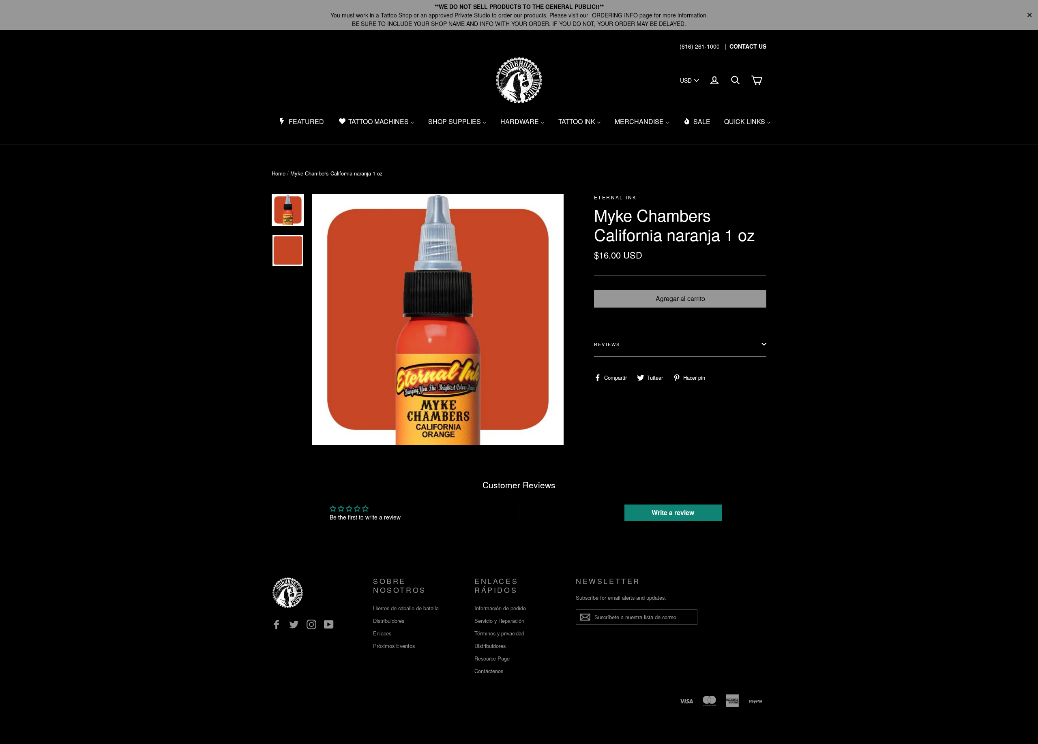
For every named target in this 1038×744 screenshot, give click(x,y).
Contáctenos (488, 671)
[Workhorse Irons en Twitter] (294, 624)
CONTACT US (747, 46)
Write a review (673, 512)
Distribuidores (388, 620)
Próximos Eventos (394, 646)
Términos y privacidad (499, 633)
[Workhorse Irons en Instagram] (311, 624)
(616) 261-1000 (700, 46)
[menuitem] (301, 121)
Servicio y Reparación (499, 620)
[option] (438, 319)
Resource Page (492, 658)
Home (278, 173)
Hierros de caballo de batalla (406, 608)
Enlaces (382, 633)
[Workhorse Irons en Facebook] (276, 624)
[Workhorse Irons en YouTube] (329, 624)
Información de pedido (500, 608)
